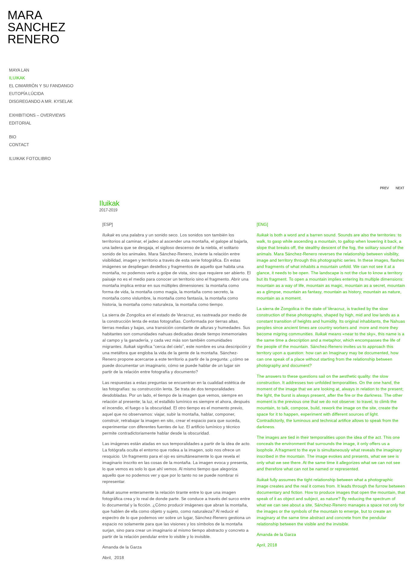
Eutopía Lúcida (26, 93)
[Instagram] (11, 184)
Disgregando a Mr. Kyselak (41, 101)
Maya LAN (19, 70)
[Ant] (175, 45)
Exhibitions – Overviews (37, 115)
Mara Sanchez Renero (36, 27)
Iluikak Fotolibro (30, 158)
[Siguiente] (332, 45)
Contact (19, 144)
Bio (12, 136)
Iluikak (17, 77)
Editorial (20, 123)
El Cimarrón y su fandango (41, 85)
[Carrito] (11, 167)
